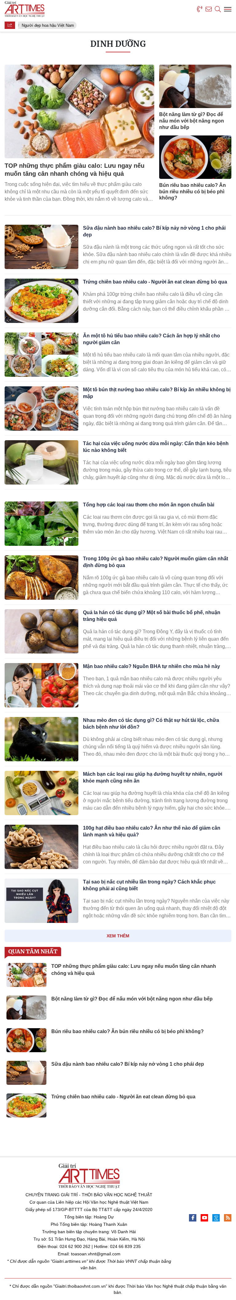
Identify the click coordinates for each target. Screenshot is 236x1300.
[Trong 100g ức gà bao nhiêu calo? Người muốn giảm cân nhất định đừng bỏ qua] (41, 577)
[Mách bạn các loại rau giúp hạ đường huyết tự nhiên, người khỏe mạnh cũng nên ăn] (41, 793)
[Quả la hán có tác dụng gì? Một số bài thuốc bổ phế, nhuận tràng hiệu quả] (41, 631)
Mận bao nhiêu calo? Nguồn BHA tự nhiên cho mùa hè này (151, 666)
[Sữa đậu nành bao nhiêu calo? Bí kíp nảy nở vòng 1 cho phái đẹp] (41, 247)
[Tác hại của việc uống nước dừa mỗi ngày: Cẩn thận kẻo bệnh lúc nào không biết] (41, 462)
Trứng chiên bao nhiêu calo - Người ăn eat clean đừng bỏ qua (155, 281)
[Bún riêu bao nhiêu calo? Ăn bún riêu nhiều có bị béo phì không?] (195, 157)
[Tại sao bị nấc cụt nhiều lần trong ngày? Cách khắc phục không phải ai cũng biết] (41, 901)
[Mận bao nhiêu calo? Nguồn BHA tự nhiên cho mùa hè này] (41, 685)
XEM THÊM (118, 935)
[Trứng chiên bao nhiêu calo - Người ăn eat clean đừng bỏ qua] (41, 301)
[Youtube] (204, 1218)
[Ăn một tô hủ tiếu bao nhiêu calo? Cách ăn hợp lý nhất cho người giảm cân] (41, 354)
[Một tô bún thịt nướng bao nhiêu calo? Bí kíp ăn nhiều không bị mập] (41, 408)
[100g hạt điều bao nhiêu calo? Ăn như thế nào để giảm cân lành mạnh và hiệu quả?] (41, 847)
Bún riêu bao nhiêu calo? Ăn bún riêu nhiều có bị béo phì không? (192, 192)
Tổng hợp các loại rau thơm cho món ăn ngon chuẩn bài (148, 504)
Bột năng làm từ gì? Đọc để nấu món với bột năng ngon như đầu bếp (191, 121)
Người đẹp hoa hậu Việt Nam (46, 25)
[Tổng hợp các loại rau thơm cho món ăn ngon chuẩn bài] (41, 523)
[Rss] (227, 1218)
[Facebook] (192, 1218)
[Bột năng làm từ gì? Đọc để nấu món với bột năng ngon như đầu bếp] (195, 86)
